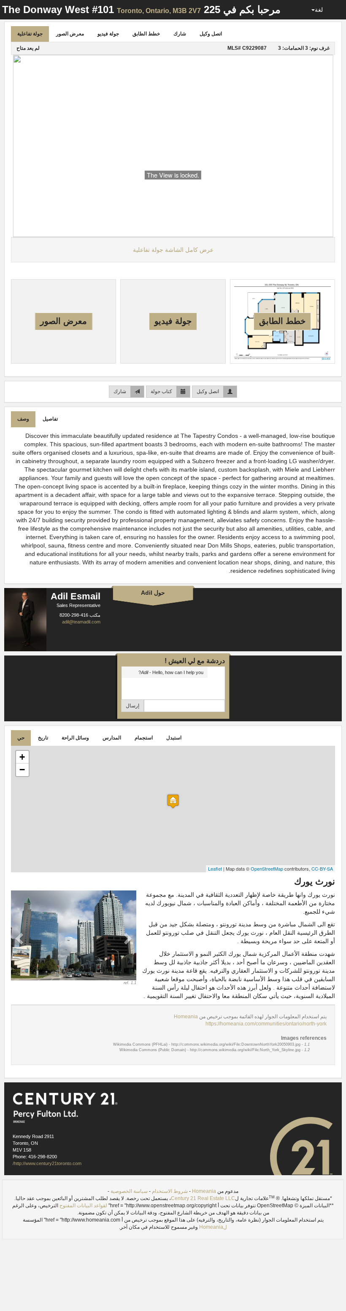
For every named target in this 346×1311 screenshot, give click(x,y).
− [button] (22, 769)
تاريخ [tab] (43, 738)
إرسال (132, 706)
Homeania (186, 1017)
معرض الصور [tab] (70, 34)
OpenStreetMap (267, 868)
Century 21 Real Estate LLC (203, 1198)
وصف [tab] (23, 419)
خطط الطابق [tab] (146, 34)
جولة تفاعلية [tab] (30, 34)
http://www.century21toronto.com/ (47, 1163)
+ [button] (22, 757)
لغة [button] (319, 9)
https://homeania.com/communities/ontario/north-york (266, 1024)
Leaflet (215, 868)
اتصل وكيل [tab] (211, 34)
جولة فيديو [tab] (108, 34)
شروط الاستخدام (170, 1191)
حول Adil (153, 592)
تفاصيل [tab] (50, 419)
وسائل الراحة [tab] (75, 738)
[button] (20, 938)
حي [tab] (20, 738)
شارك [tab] (179, 34)
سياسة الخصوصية (129, 1191)
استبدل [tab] (173, 738)
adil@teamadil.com (81, 621)
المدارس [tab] (112, 738)
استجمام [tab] (144, 738)
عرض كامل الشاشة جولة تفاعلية (173, 249)
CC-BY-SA (322, 868)
